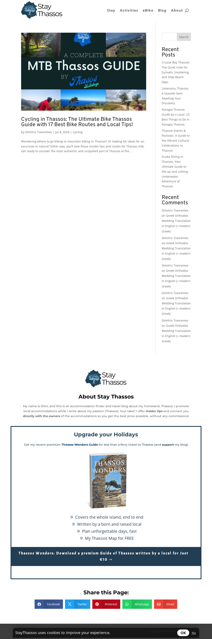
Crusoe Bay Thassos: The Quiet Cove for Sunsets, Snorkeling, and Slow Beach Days (176, 72)
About (177, 10)
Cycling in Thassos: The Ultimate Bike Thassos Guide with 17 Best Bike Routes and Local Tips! (77, 122)
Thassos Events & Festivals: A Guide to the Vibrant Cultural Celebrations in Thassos (176, 140)
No (194, 633)
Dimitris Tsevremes (38, 132)
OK (183, 632)
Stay (111, 10)
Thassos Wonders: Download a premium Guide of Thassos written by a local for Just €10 (103, 556)
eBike (148, 10)
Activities (129, 10)
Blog (162, 10)
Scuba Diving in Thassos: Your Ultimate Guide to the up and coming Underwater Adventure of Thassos (175, 171)
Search (184, 37)
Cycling (78, 132)
